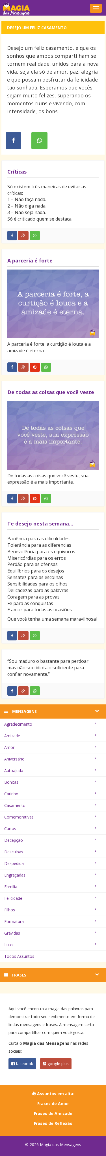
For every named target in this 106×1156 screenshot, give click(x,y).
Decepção (13, 840)
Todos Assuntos (19, 956)
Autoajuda (13, 770)
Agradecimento (18, 724)
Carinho (11, 793)
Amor (9, 747)
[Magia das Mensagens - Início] (53, 8)
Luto (8, 944)
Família (10, 886)
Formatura (14, 921)
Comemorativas (19, 817)
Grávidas (12, 933)
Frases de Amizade (53, 1113)
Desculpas (13, 851)
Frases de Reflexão (53, 1123)
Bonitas (11, 782)
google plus (57, 1063)
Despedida (14, 863)
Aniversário (14, 759)
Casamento (14, 805)
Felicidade (13, 898)
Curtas (10, 828)
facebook (24, 1063)
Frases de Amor (53, 1103)
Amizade (12, 735)
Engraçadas (14, 875)
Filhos (9, 910)
